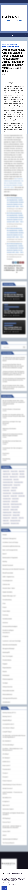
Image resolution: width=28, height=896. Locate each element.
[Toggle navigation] (12, 35)
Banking (17, 46)
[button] (25, 35)
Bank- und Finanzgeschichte (8, 46)
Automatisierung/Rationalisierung (9, 44)
